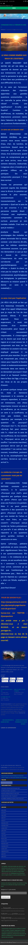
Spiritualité (3, 712)
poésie (15, 913)
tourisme (23, 918)
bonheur (3, 705)
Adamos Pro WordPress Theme (8, 942)
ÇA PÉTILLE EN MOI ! (5, 790)
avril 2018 (3, 812)
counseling (22, 705)
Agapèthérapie (19, 704)
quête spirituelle (21, 914)
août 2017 (3, 817)
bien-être (25, 704)
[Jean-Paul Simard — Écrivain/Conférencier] (14, 18)
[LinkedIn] (27, 1)
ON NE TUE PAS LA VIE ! (6, 796)
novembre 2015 (4, 846)
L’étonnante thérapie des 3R (7, 788)
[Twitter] (24, 1)
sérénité (19, 918)
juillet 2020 (3, 810)
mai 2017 (3, 820)
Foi (19, 707)
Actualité (13, 704)
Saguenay (6, 917)
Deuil (17, 707)
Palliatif (20, 709)
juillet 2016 (3, 830)
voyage (5, 920)
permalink (3, 714)
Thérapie (17, 712)
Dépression (13, 707)
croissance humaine (10, 910)
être (16, 920)
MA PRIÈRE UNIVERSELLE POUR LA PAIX (9, 798)
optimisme (10, 914)
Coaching (10, 705)
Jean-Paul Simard (18, 29)
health (6, 709)
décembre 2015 (4, 843)
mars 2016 (3, 835)
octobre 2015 (4, 848)
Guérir (21, 707)
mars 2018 (3, 815)
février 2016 (4, 838)
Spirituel (8, 712)
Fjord (17, 910)
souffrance (16, 918)
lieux (20, 910)
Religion (15, 711)
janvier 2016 (4, 841)
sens (12, 918)
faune (15, 910)
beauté (7, 908)
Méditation (10, 709)
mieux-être (15, 709)
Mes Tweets (3, 804)
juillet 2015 (3, 856)
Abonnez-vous (5, 897)
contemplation (21, 908)
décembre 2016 (4, 823)
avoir (2, 908)
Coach (6, 705)
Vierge (2, 920)
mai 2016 (3, 833)
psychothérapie (9, 711)
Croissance (3, 707)
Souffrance (22, 711)
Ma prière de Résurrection (7, 793)
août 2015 (3, 854)
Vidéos (11, 777)
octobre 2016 (4, 828)
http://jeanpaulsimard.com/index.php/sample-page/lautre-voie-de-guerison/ (13, 605)
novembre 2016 (4, 825)
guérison (3, 709)
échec (8, 920)
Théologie (12, 712)
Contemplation (16, 705)
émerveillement (12, 920)
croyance (8, 707)
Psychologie (3, 711)
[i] (1, 665)
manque (22, 910)
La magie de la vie (5, 697)
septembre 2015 (4, 851)
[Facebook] (25, 1)
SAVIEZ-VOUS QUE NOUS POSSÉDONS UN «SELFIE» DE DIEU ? (21, 722)
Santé (19, 711)
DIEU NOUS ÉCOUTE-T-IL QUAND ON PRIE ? (7, 721)
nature (4, 913)
